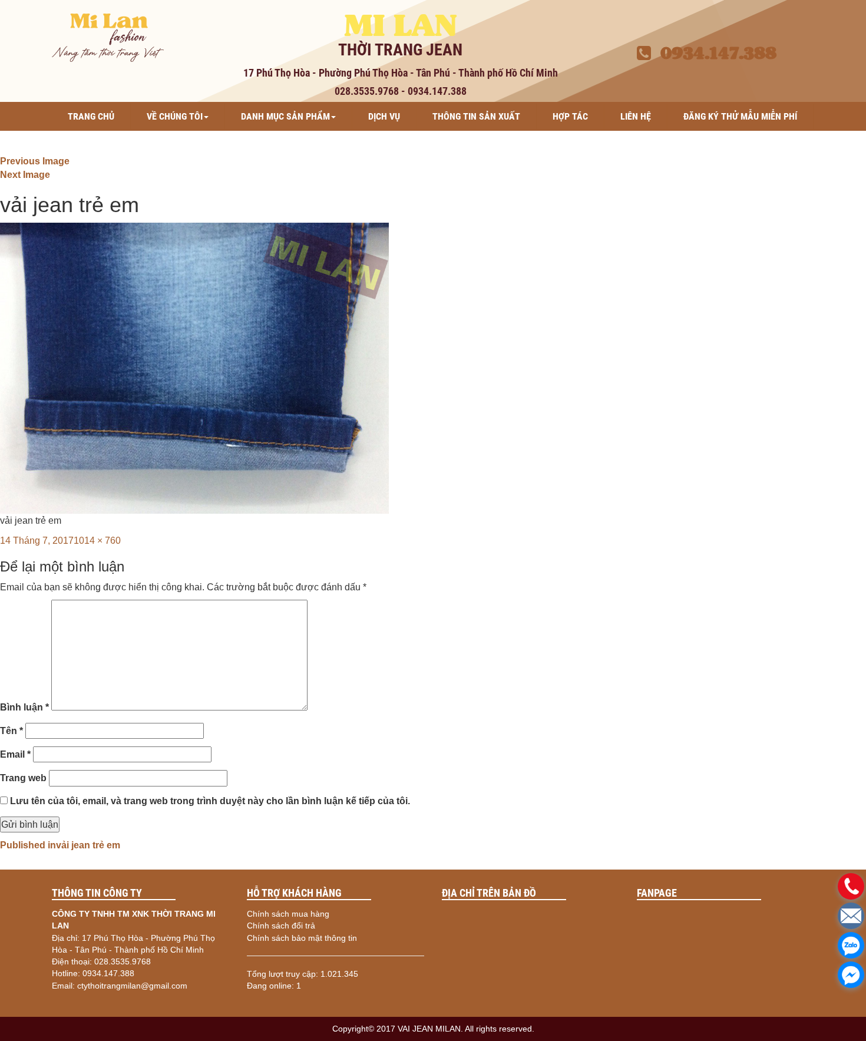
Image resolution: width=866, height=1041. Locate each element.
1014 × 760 (97, 541)
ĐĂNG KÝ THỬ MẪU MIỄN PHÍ (740, 116)
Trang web (23, 778)
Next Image (25, 175)
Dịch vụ (384, 116)
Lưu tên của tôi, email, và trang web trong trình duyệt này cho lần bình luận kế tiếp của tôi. (210, 801)
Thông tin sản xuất (476, 116)
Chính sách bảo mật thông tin (302, 938)
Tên (11, 731)
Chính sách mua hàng (288, 913)
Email (15, 754)
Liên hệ (635, 116)
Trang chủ (91, 116)
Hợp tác (570, 116)
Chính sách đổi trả (281, 925)
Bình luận (24, 707)
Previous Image (35, 161)
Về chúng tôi (175, 116)
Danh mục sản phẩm (285, 116)
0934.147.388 (713, 53)
